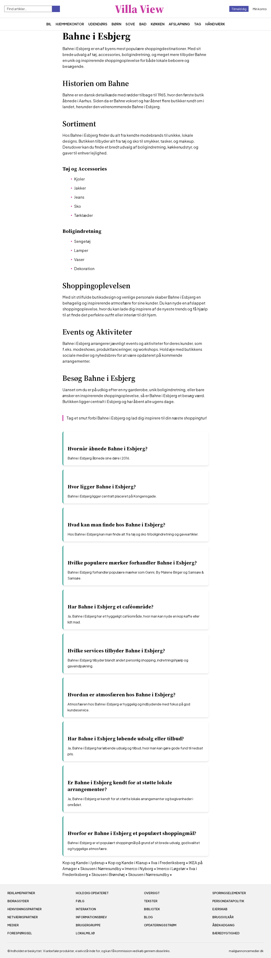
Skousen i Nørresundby (100, 868)
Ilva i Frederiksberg (168, 862)
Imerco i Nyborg (139, 868)
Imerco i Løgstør (171, 868)
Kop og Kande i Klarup (128, 862)
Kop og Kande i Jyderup (83, 862)
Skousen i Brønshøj (108, 874)
